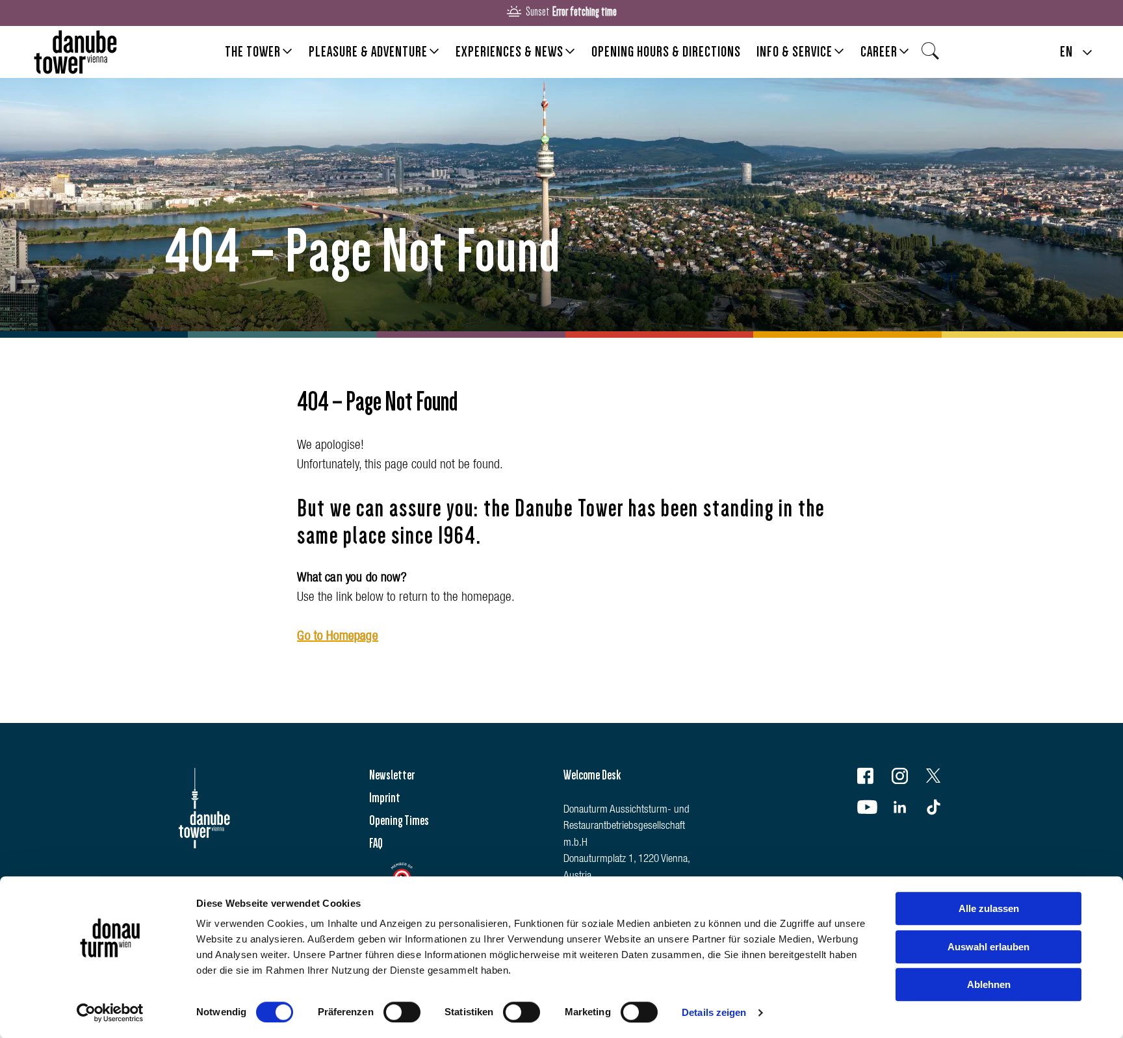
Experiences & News (509, 52)
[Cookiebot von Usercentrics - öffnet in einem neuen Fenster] (110, 1012)
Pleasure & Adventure (368, 52)
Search (934, 55)
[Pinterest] (941, 809)
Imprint (384, 798)
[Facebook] (873, 778)
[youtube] (873, 809)
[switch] (401, 1012)
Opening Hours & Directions (666, 52)
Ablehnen (989, 984)
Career (878, 52)
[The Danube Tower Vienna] (75, 52)
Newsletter (392, 775)
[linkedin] (908, 809)
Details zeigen (714, 1012)
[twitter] (941, 778)
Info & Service (794, 52)
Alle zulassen (989, 908)
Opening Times (399, 820)
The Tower (253, 52)
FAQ (376, 843)
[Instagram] (908, 778)
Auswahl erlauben (988, 946)
